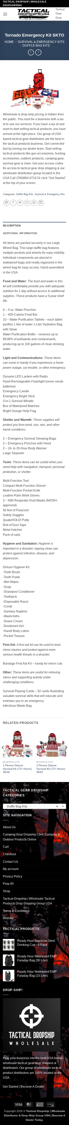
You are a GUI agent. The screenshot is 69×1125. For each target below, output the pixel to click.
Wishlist (8, 918)
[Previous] (3, 755)
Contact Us (10, 861)
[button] (5, 14)
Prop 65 (8, 883)
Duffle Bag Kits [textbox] (32, 806)
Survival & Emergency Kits (41, 41)
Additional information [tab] (20, 233)
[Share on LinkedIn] (41, 203)
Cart (6, 846)
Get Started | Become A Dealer (23, 1086)
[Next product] (31, 52)
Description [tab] (12, 225)
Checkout (9, 854)
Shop (6, 891)
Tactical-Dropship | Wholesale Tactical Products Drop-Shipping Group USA (29, 901)
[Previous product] (38, 52)
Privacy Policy (12, 876)
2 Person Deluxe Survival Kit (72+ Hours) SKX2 (50, 769)
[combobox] (34, 806)
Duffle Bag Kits (36, 45)
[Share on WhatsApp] (6, 203)
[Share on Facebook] (13, 203)
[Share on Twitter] (20, 203)
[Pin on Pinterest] (34, 203)
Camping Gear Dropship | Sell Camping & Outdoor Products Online (31, 837)
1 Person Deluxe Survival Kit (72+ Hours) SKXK (17, 769)
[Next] (66, 755)
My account (10, 869)
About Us (9, 827)
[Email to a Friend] (27, 203)
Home (9, 41)
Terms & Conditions (16, 910)
